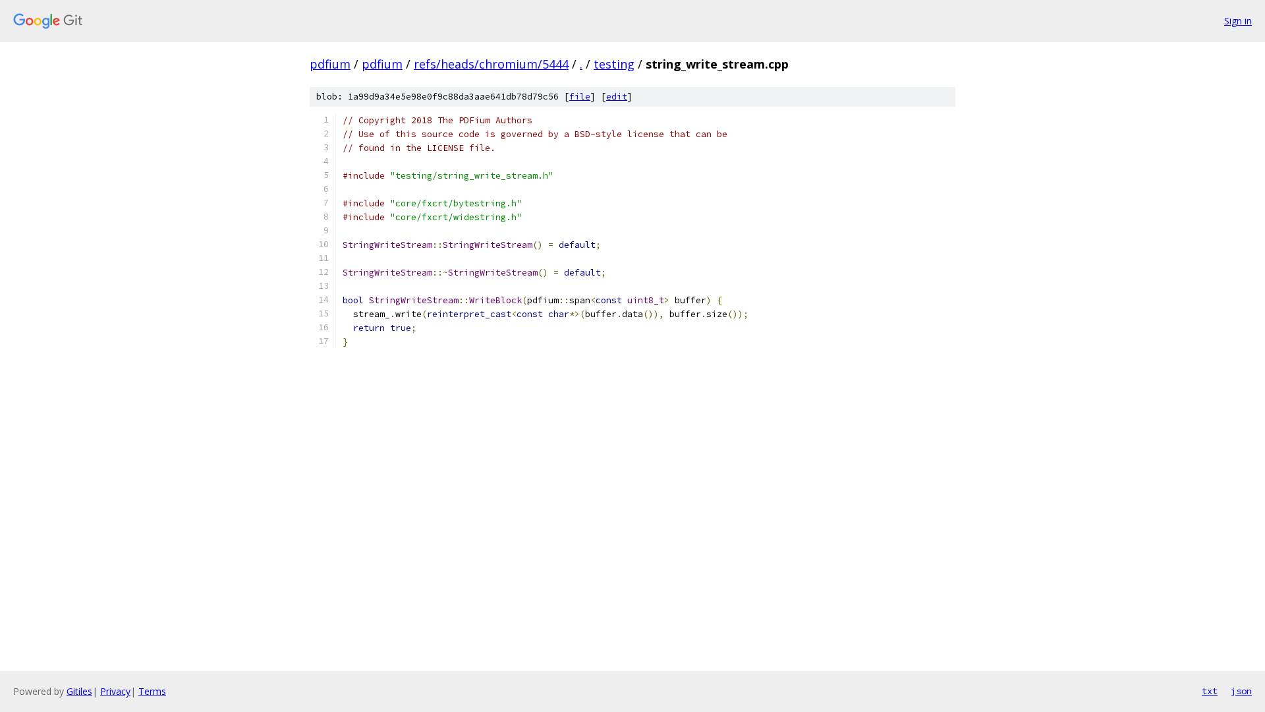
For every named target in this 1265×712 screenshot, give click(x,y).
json (1241, 691)
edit (616, 96)
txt (1210, 691)
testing (614, 64)
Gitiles (79, 691)
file (579, 96)
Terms (152, 691)
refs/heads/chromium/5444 (491, 64)
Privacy (115, 691)
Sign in (1238, 21)
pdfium (330, 64)
